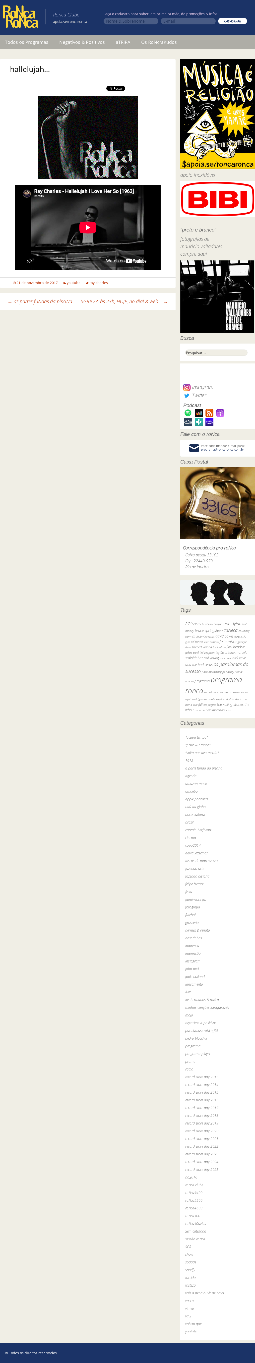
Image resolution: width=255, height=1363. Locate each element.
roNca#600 (193, 1208)
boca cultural (195, 814)
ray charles (98, 282)
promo (190, 1061)
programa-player (197, 1053)
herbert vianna (202, 647)
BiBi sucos (193, 623)
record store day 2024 (201, 1161)
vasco (189, 1300)
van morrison (215, 710)
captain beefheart (198, 830)
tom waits (199, 710)
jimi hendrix (236, 646)
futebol (190, 914)
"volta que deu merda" (202, 752)
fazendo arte (194, 868)
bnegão (218, 624)
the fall (197, 704)
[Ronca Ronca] (20, 17)
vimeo (189, 1308)
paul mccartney (211, 672)
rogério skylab (225, 699)
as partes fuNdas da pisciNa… (41, 301)
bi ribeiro (207, 624)
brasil (189, 822)
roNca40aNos (195, 1223)
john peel (192, 652)
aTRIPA (123, 42)
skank (238, 699)
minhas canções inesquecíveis (207, 1007)
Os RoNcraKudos (159, 42)
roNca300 (192, 1215)
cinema (190, 837)
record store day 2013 (201, 1076)
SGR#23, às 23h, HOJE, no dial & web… (124, 301)
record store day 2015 (201, 1092)
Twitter (198, 395)
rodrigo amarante (203, 699)
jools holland (195, 976)
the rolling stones (230, 704)
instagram (192, 961)
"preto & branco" (197, 745)
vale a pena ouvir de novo (204, 1293)
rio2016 (191, 1177)
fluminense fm (195, 899)
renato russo (232, 692)
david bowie (224, 636)
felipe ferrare (194, 884)
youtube (73, 282)
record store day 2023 (201, 1154)
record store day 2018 (201, 1115)
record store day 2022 (201, 1146)
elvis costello (211, 642)
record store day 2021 (201, 1138)
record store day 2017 (201, 1107)
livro (188, 992)
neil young (211, 657)
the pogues (209, 705)
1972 (189, 760)
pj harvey (228, 672)
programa (202, 681)
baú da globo (195, 806)
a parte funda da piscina (203, 768)
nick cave (225, 658)
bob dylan (232, 623)
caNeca (231, 630)
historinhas (193, 938)
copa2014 (193, 845)
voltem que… (194, 1323)
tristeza (190, 1285)
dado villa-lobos (205, 636)
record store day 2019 (201, 1123)
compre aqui (193, 253)
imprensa (192, 945)
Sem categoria (195, 1231)
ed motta (197, 642)
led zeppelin (207, 652)
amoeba (191, 791)
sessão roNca (195, 1239)
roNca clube (194, 1185)
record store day (213, 692)
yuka (228, 710)
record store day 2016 (201, 1100)
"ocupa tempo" (196, 737)
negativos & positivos (200, 1022)
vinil (188, 1316)
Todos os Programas (26, 42)
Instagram (202, 387)
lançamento (194, 984)
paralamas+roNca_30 (201, 1030)
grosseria (192, 922)
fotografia (192, 907)
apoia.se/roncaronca (70, 21)
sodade (190, 1262)
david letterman (196, 853)
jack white (219, 647)
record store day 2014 (201, 1084)
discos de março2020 (201, 860)
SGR (188, 1246)
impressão (193, 953)
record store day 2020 (201, 1130)
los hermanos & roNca (202, 999)
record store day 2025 (201, 1169)
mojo (189, 1015)
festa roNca (228, 641)
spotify (190, 1269)
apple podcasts (196, 799)
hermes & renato (197, 930)
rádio (189, 1069)
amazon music (196, 783)
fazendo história (197, 876)
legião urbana (225, 652)
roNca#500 (193, 1200)
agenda (190, 775)
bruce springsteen (209, 630)
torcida (190, 1277)
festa (188, 891)
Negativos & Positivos (82, 42)
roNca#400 (193, 1192)
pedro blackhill (196, 1038)
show (189, 1254)
